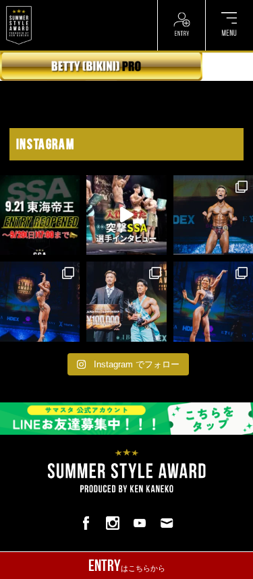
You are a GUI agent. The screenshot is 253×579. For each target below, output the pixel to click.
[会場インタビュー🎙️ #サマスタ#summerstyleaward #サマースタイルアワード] (126, 215)
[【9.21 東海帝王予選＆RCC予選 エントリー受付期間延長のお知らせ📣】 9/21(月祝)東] (40, 215)
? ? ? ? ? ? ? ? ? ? (66, 7)
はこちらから (126, 565)
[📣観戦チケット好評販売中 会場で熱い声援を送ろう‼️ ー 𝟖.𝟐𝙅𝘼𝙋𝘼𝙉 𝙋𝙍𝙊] (213, 215)
